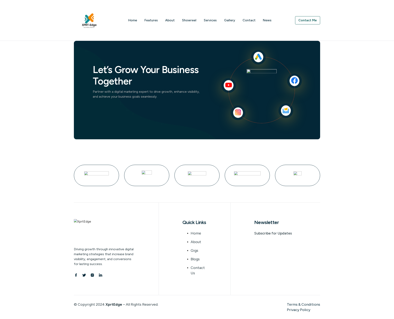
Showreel (189, 20)
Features (151, 20)
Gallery (229, 20)
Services (210, 20)
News (267, 20)
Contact (249, 20)
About (170, 20)
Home (132, 20)
